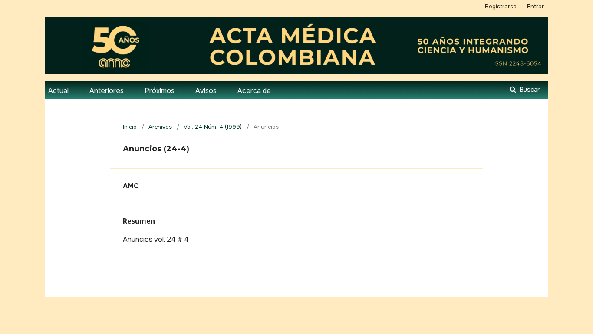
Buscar (529, 90)
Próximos (160, 90)
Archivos (160, 126)
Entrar (535, 6)
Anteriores (106, 90)
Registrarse (501, 6)
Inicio (130, 126)
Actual (58, 90)
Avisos (206, 90)
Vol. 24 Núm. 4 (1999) (213, 126)
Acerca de (254, 90)
